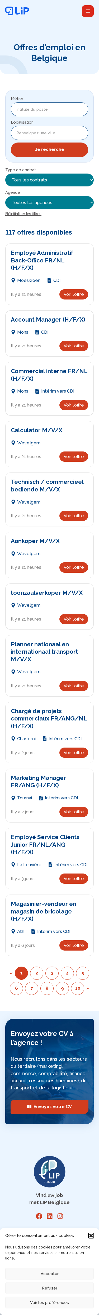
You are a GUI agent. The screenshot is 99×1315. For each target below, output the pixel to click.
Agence (12, 192)
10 (77, 988)
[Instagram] (60, 1216)
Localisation (22, 122)
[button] (91, 1235)
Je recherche (49, 149)
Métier (17, 98)
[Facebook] (39, 1216)
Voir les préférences (49, 1302)
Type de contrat (20, 169)
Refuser (49, 1288)
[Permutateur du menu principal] (88, 11)
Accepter (50, 1273)
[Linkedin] (49, 1216)
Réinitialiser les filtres (23, 214)
